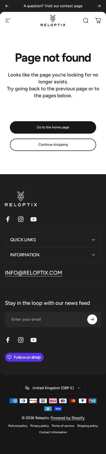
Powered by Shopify (68, 418)
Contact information (53, 432)
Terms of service (63, 426)
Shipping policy (87, 426)
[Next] (99, 6)
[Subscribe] (92, 319)
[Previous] (6, 6)
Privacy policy (39, 426)
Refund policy (17, 426)
